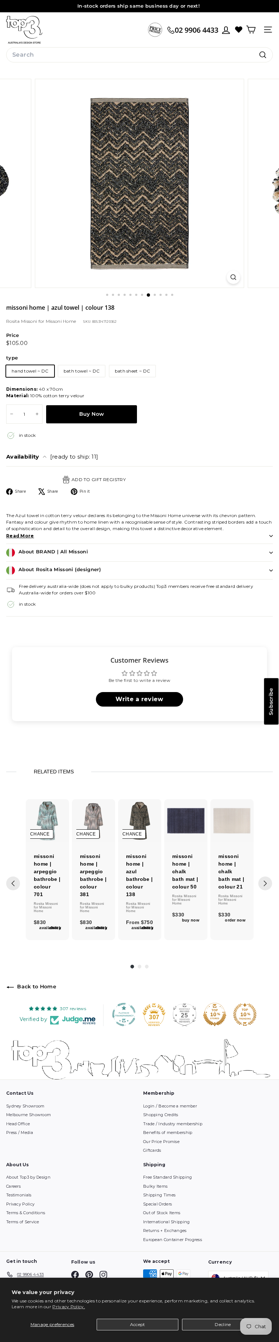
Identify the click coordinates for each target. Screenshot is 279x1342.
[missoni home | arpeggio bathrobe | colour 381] (93, 820)
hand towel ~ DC (30, 371)
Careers (13, 1186)
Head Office (18, 1123)
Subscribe (271, 701)
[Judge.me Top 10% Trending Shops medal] (244, 1014)
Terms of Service (22, 1221)
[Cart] (250, 29)
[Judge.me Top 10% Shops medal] (214, 1014)
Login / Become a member (170, 1106)
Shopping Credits (160, 1114)
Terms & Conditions (25, 1212)
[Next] (265, 883)
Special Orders (157, 1204)
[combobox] (139, 54)
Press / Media (19, 1132)
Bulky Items (155, 1186)
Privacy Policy (20, 1204)
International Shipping (166, 1221)
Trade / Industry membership (172, 1123)
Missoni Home (61, 321)
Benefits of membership (168, 1132)
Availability (52, 456)
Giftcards (152, 1150)
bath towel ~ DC (82, 371)
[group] (47, 869)
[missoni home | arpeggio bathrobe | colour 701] (47, 820)
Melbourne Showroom (28, 1114)
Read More (20, 535)
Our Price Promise (161, 1141)
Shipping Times (159, 1194)
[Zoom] (233, 277)
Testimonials (19, 1194)
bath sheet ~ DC (132, 371)
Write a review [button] (139, 699)
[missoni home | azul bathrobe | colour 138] (139, 820)
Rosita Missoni (22, 321)
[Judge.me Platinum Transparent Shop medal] (124, 1014)
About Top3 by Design (28, 1177)
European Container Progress (172, 1239)
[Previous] (13, 883)
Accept (137, 1324)
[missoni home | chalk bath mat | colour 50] (185, 820)
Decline (223, 1324)
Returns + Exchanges (165, 1230)
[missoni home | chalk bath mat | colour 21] (232, 820)
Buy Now (91, 414)
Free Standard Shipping (167, 1177)
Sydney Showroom (25, 1106)
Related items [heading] (54, 771)
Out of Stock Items (161, 1212)
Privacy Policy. (68, 1306)
